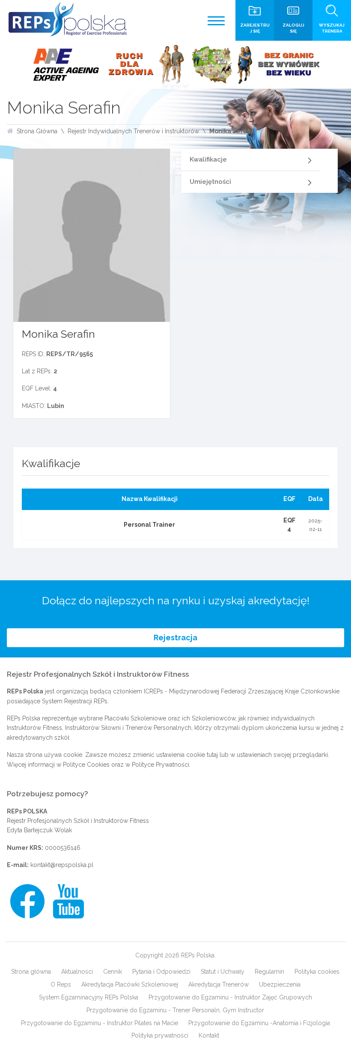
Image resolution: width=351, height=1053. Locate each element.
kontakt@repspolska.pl (61, 864)
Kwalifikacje (208, 159)
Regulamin (269, 971)
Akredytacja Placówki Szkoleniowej (129, 984)
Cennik (112, 971)
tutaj (212, 754)
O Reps (61, 984)
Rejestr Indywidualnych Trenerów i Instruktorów (133, 131)
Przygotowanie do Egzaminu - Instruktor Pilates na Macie (99, 1023)
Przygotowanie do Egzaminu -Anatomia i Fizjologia (259, 1023)
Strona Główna (37, 131)
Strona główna (31, 971)
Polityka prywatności (159, 1035)
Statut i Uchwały (222, 971)
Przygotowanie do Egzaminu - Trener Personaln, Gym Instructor (175, 1010)
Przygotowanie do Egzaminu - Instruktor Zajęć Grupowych (230, 997)
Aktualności (77, 971)
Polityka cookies (316, 971)
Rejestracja (175, 637)
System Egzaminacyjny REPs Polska (88, 997)
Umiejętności (210, 182)
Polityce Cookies (86, 764)
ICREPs (153, 691)
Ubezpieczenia (279, 984)
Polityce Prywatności (160, 764)
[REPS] (68, 19)
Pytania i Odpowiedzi (161, 971)
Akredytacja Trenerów (218, 984)
